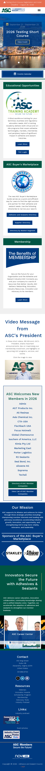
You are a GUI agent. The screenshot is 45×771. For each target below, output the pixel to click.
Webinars (22, 690)
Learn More (22, 144)
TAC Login (22, 152)
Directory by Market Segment (22, 231)
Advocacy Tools (22, 700)
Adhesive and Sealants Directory (22, 215)
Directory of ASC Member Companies (23, 484)
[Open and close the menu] (34, 10)
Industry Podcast (22, 702)
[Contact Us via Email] (27, 678)
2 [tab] (22, 62)
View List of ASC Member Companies (23, 492)
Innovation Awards (22, 692)
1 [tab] (19, 62)
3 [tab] (26, 62)
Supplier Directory (22, 223)
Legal (23, 766)
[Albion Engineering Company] (31, 553)
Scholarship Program (22, 695)
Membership (22, 697)
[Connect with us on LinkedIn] (22, 678)
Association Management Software (22, 758)
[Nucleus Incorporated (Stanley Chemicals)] (14, 553)
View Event (22, 42)
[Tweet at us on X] (18, 678)
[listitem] (22, 41)
